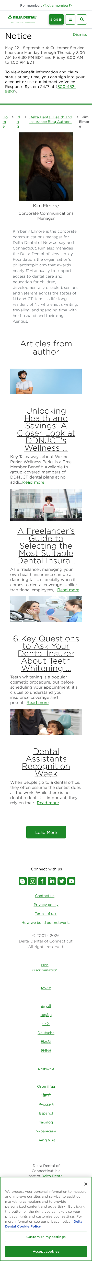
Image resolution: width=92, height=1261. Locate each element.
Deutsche (46, 1032)
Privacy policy (46, 904)
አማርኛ (46, 988)
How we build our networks (46, 922)
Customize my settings (46, 1237)
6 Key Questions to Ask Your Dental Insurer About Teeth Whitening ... (46, 653)
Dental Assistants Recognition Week (46, 762)
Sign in (56, 19)
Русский (46, 1104)
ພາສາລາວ (46, 1068)
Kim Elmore (84, 122)
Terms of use (46, 913)
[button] (57, 5)
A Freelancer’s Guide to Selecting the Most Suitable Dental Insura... (46, 545)
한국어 (46, 1050)
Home (5, 122)
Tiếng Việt (46, 1140)
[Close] (85, 1184)
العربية (46, 1006)
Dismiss (80, 34)
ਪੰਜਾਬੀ (46, 1095)
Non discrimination (44, 967)
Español (46, 1113)
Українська (46, 1131)
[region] (46, 1219)
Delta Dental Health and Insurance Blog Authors (50, 119)
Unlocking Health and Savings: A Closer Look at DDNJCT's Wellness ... (46, 429)
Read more (33, 482)
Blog (18, 122)
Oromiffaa (46, 1086)
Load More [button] (46, 832)
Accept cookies (46, 1251)
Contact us (44, 895)
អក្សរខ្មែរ (46, 1015)
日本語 (46, 1041)
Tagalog (46, 1122)
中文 (46, 1023)
